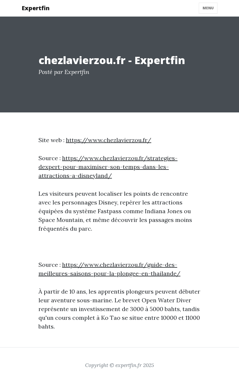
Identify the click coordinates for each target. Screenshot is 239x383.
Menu (208, 8)
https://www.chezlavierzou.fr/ (108, 140)
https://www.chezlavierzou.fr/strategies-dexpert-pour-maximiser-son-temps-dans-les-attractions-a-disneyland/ (108, 166)
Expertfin (36, 8)
